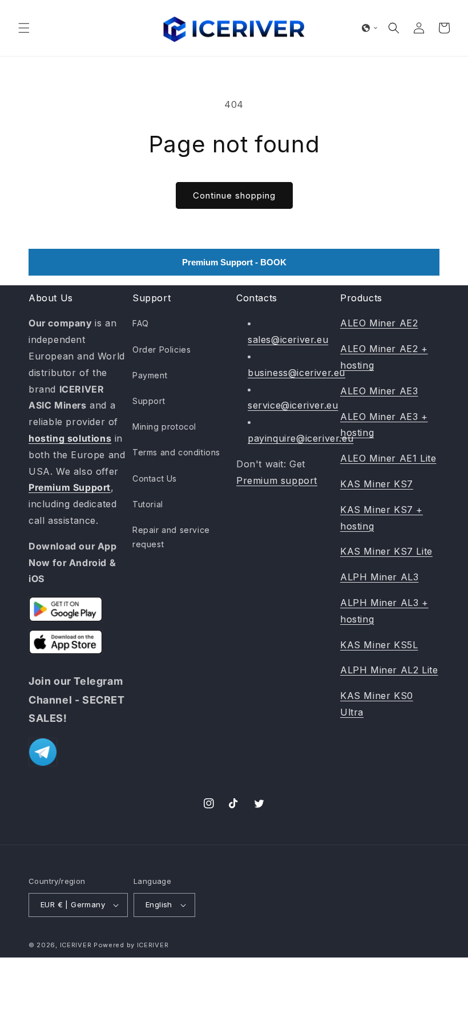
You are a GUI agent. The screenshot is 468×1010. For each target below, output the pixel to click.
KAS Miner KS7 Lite (386, 551)
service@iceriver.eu (293, 405)
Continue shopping (234, 195)
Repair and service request (171, 537)
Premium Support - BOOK (234, 262)
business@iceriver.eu (296, 372)
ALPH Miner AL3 (379, 577)
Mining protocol (164, 426)
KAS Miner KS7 (376, 484)
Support (148, 401)
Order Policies (161, 349)
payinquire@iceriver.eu (300, 438)
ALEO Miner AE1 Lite (388, 458)
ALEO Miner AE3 (379, 391)
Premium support (276, 480)
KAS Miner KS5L (379, 645)
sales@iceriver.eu (288, 339)
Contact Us (154, 478)
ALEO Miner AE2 (379, 323)
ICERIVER (76, 945)
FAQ (140, 323)
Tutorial (147, 504)
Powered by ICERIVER (131, 945)
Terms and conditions (176, 452)
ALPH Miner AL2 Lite (389, 670)
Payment (149, 375)
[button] (24, 28)
